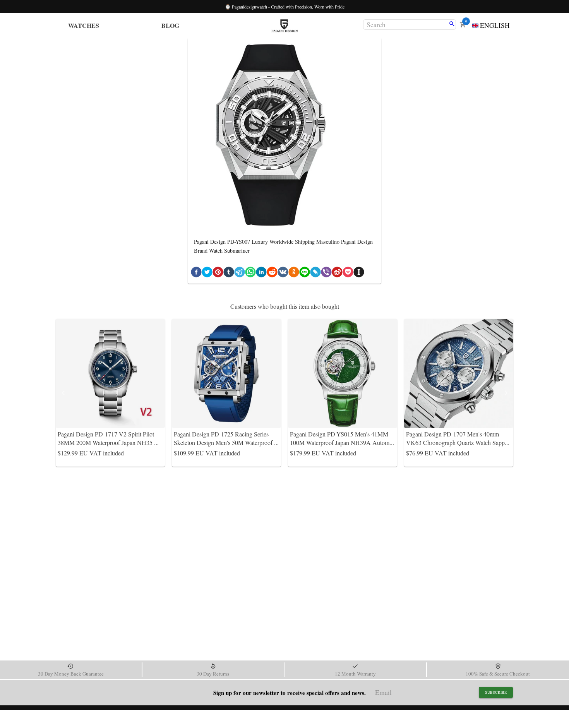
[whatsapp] (250, 274)
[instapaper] (358, 274)
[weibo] (337, 274)
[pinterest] (218, 274)
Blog (170, 25)
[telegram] (239, 274)
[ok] (293, 274)
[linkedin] (261, 274)
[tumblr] (228, 274)
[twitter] (207, 274)
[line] (304, 274)
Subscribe (496, 692)
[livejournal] (315, 274)
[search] (452, 24)
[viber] (326, 274)
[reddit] (272, 274)
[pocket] (348, 274)
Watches (83, 25)
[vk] (283, 274)
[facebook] (196, 274)
